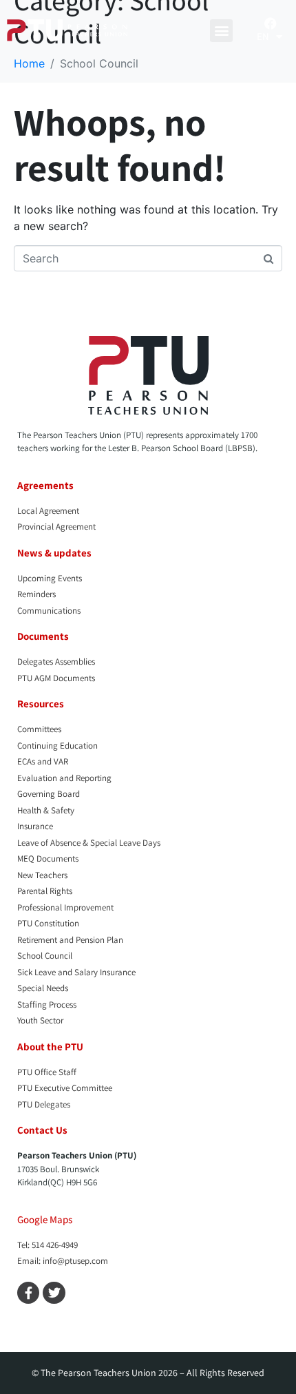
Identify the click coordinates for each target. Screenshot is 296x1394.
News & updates (54, 552)
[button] (221, 30)
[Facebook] (270, 23)
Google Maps (44, 1219)
